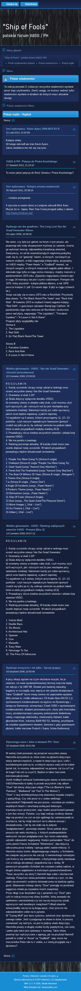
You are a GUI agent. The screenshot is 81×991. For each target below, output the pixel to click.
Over (56, 742)
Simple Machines (49, 983)
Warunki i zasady (39, 976)
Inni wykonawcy (15, 128)
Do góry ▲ (53, 976)
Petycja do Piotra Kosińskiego (39, 161)
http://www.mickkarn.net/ (19, 213)
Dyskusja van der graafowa (21, 226)
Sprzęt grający (52, 667)
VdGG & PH (13, 161)
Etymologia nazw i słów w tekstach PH (28, 742)
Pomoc (26, 976)
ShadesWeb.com (49, 987)
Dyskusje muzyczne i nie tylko (24, 667)
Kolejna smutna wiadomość (43, 186)
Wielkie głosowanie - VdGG (22, 368)
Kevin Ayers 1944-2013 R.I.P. (43, 128)
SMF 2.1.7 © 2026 (32, 983)
